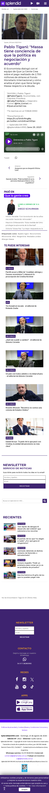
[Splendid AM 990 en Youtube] (17, 687)
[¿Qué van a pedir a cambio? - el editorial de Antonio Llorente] (24, 325)
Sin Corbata (10, 336)
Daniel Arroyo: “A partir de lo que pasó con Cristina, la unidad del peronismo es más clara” (23, 444)
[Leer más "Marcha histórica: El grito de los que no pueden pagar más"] (10, 575)
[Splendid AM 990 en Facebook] (17, 679)
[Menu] (45, 3)
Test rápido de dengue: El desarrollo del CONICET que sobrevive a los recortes (29, 529)
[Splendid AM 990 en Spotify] (24, 687)
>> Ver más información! (36, 786)
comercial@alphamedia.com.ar (15, 756)
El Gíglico (9, 268)
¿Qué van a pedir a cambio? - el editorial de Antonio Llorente (24, 341)
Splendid (9, 438)
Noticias (21, 524)
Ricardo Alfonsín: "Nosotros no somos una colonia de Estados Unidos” (24, 409)
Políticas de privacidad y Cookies (12, 727)
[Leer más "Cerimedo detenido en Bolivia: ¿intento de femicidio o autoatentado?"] (10, 551)
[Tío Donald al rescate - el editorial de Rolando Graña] (24, 291)
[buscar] (45, 501)
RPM (7, 302)
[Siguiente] (39, 178)
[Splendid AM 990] (11, 3)
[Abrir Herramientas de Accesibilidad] (4, 788)
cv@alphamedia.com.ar (24, 759)
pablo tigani (24, 234)
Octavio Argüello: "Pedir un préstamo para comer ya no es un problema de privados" (30, 565)
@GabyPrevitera (16, 101)
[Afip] (24, 768)
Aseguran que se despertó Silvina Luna (27, 169)
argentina (22, 236)
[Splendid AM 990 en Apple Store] (24, 709)
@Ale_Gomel (21, 103)
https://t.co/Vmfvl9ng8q (19, 118)
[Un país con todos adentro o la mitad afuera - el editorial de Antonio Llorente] (24, 359)
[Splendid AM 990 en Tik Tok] (32, 687)
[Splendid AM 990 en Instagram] (24, 679)
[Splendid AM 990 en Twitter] (32, 679)
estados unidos (34, 236)
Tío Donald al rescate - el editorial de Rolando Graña (21, 307)
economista (36, 234)
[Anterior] (9, 168)
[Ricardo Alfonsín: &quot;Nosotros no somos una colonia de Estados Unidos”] (24, 392)
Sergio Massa (8, 239)
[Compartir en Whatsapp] (16, 157)
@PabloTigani (15, 96)
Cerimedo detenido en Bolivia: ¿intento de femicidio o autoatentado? (30, 553)
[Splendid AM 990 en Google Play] (24, 702)
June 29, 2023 (34, 127)
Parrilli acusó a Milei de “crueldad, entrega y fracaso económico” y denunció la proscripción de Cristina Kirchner (24, 274)
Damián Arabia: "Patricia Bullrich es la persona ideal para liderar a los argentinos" (20, 181)
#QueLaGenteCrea (16, 106)
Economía (7, 236)
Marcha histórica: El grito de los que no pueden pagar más (30, 576)
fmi (14, 236)
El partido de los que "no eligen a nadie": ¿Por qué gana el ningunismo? (30, 541)
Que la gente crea (16, 195)
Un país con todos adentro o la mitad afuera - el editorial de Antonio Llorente (24, 375)
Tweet (6, 158)
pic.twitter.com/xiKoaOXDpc (21, 121)
